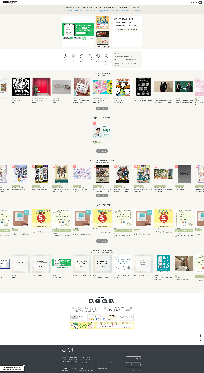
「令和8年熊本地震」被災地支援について (123, 56)
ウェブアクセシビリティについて (86, 370)
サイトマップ (92, 368)
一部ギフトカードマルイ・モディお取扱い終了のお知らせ (125, 64)
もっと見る (101, 108)
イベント (102, 64)
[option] (78, 31)
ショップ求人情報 (66, 64)
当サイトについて (73, 370)
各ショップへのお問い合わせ (80, 64)
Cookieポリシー (84, 368)
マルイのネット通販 (133, 359)
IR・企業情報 (65, 368)
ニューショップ (93, 64)
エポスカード (131, 365)
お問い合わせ (65, 370)
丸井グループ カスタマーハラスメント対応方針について (125, 60)
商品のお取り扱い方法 (102, 368)
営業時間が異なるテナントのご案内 (126, 29)
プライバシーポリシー (74, 368)
